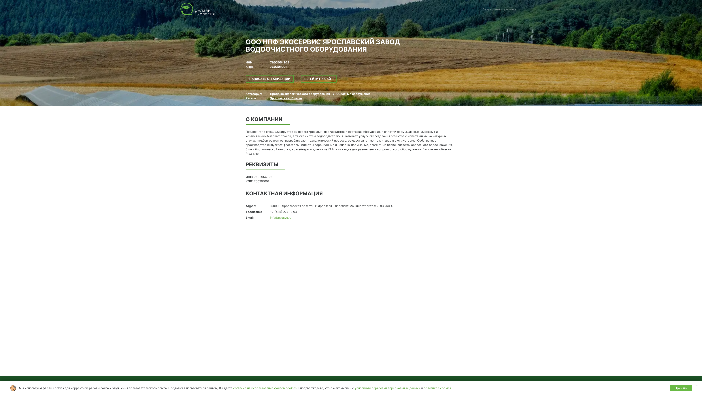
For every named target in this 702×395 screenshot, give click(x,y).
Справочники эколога (499, 9)
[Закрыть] (697, 385)
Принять (681, 388)
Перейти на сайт (318, 79)
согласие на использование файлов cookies (265, 388)
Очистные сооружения (353, 94)
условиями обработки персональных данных (388, 388)
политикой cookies (437, 388)
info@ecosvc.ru (280, 217)
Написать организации (269, 79)
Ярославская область (286, 98)
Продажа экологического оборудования (300, 94)
